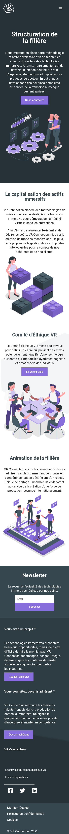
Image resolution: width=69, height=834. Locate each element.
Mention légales (18, 807)
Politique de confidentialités (25, 813)
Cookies (12, 819)
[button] (60, 8)
